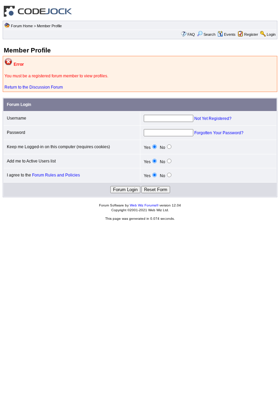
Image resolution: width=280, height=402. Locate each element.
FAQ (191, 34)
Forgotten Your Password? (218, 132)
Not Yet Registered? (213, 118)
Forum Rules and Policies (56, 175)
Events (230, 34)
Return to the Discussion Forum (33, 87)
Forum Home (22, 26)
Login (271, 34)
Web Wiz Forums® (144, 205)
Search (209, 34)
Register (251, 34)
